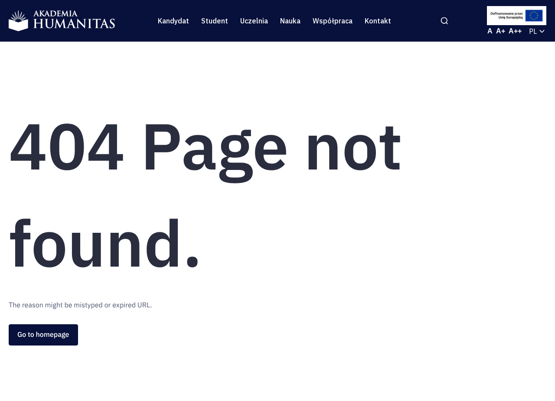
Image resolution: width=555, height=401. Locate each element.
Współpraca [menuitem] (333, 20)
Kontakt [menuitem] (378, 20)
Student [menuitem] (214, 20)
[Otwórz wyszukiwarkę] (444, 20)
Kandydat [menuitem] (173, 20)
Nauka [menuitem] (290, 20)
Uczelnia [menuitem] (254, 20)
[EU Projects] (517, 15)
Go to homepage (43, 334)
